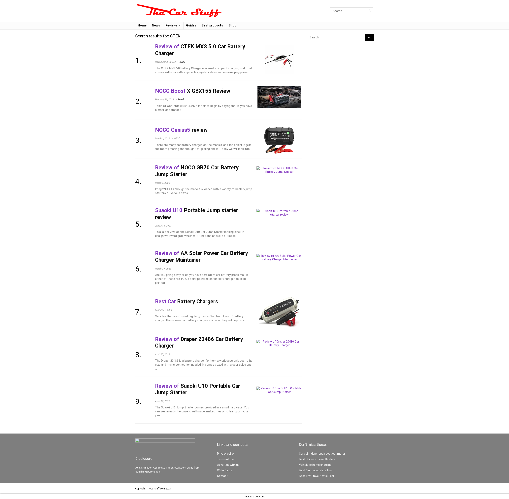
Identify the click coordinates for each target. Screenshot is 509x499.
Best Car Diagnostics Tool (315, 470)
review (181, 130)
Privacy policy (225, 453)
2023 (182, 62)
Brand (181, 99)
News (156, 25)
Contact (222, 476)
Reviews (171, 25)
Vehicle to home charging (315, 464)
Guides (191, 25)
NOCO (177, 138)
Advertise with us (228, 464)
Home (142, 25)
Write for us (224, 470)
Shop (232, 25)
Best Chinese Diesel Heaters (317, 459)
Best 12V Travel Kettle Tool (316, 476)
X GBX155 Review (192, 91)
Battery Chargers (186, 301)
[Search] (369, 10)
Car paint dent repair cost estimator (322, 453)
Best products (212, 25)
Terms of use (225, 459)
